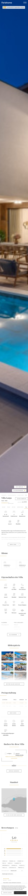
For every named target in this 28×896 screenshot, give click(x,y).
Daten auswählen (21, 498)
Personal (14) (12, 861)
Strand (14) (4, 861)
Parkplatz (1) (21, 867)
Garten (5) (10, 863)
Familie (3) (4, 867)
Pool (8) (4, 863)
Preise (8, 507)
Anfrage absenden (14, 771)
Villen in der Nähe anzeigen (14, 815)
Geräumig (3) (14, 865)
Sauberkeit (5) (18, 863)
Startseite (3, 495)
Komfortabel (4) (5, 865)
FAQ (26, 507)
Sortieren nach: (5, 870)
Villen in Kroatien (12, 495)
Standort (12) (20, 861)
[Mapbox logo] (5, 811)
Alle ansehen (13, 634)
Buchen (13, 507)
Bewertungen (20, 507)
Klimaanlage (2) (12, 867)
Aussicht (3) (21, 865)
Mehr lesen (13, 544)
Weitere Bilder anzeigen (13, 684)
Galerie (3, 507)
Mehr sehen (13, 713)
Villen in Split (21, 495)
